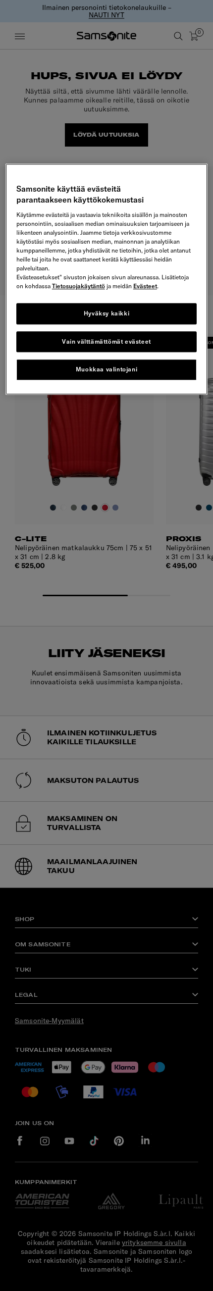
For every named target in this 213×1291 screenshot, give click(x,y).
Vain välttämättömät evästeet (106, 341)
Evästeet (145, 286)
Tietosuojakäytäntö (78, 286)
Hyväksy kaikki (106, 313)
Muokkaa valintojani (106, 369)
